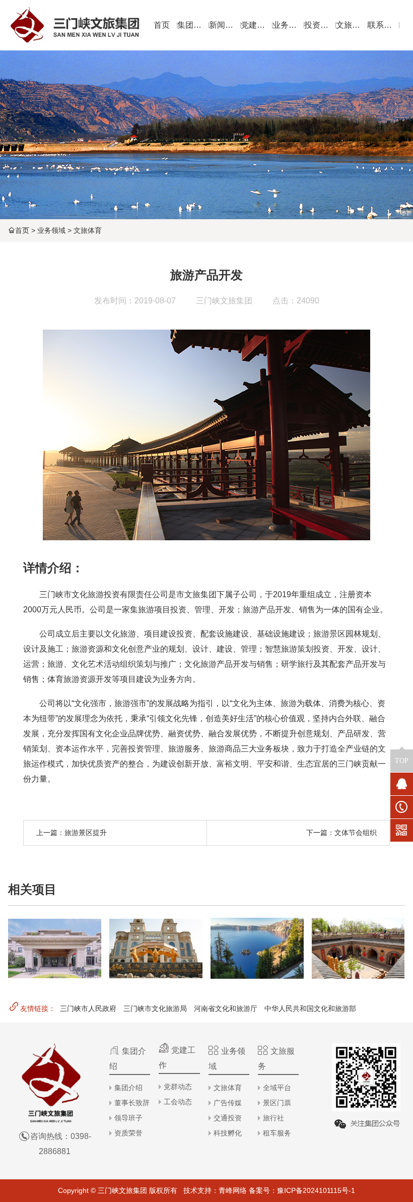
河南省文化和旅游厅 (225, 1008)
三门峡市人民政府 (88, 1008)
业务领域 (51, 230)
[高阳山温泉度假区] (155, 948)
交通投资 (228, 1118)
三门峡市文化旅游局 (155, 1008)
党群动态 (178, 1087)
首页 (22, 230)
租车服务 (277, 1133)
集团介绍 (128, 1088)
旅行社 (273, 1118)
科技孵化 (228, 1133)
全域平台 (277, 1088)
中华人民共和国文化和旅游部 (310, 1008)
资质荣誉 (128, 1133)
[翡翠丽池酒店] (54, 948)
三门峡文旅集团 (224, 300)
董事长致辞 (132, 1103)
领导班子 (128, 1118)
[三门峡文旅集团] (74, 25)
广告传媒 (228, 1103)
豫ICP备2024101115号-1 (316, 1190)
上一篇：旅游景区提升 (71, 833)
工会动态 (178, 1102)
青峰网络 (233, 1190)
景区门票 (277, 1103)
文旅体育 (88, 230)
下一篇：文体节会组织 (341, 833)
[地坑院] (358, 948)
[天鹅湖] (257, 948)
